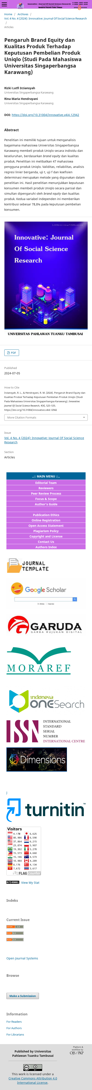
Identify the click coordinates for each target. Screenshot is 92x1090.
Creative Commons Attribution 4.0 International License (33, 1080)
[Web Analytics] (12, 883)
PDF (13, 353)
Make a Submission (22, 996)
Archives (23, 14)
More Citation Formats (21, 417)
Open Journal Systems (22, 958)
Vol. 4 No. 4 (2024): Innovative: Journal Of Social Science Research (45, 18)
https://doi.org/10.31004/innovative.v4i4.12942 (45, 115)
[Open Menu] (4, 4)
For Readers (14, 1022)
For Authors (14, 1028)
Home (8, 14)
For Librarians (15, 1034)
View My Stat (29, 883)
